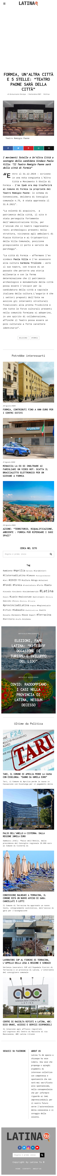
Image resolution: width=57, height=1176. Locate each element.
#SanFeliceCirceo (31, 610)
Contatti (27, 1169)
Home (18, 1169)
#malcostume (25, 596)
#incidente (17, 592)
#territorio (9, 619)
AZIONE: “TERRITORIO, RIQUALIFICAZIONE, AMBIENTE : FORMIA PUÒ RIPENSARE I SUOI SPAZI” (28, 532)
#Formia (34, 338)
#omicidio (7, 601)
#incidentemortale (30, 592)
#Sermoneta (16, 615)
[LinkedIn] (33, 1148)
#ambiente (7, 571)
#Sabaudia (18, 610)
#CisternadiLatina (14, 575)
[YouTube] (37, 1148)
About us (37, 1169)
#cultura (26, 580)
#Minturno (49, 597)
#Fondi (7, 584)
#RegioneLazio (44, 605)
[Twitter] (18, 148)
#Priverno (31, 601)
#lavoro (5, 597)
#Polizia (15, 601)
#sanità (42, 610)
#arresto (29, 571)
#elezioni (23, 338)
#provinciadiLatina (16, 605)
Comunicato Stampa (18, 94)
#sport (32, 615)
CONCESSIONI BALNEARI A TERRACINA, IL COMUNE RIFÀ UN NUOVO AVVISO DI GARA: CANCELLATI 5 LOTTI (24, 898)
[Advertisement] (28, 38)
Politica (46, 94)
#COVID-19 (15, 580)
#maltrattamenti (39, 597)
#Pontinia (23, 601)
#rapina (33, 605)
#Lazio (13, 596)
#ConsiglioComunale (43, 575)
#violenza (26, 619)
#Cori (5, 580)
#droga (34, 580)
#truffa (18, 619)
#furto (40, 585)
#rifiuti (7, 610)
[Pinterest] (28, 148)
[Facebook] (8, 148)
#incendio (7, 592)
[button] (51, 554)
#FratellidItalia (29, 585)
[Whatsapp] (39, 148)
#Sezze (25, 615)
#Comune (31, 575)
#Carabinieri (40, 571)
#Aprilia (19, 570)
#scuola (6, 615)
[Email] (49, 148)
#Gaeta (47, 585)
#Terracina (44, 614)
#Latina (46, 591)
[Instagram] (28, 1148)
